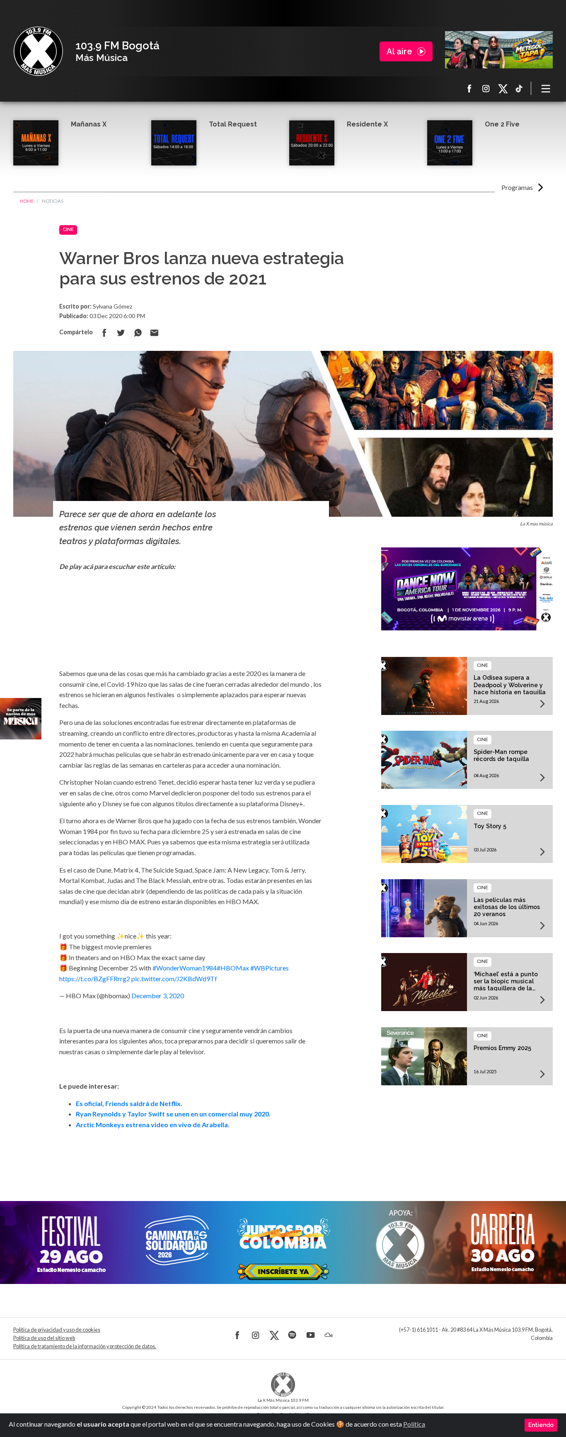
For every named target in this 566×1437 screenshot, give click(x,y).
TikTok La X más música (519, 88)
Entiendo (541, 1425)
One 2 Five (502, 124)
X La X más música (503, 88)
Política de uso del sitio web (44, 1338)
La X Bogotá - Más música (38, 51)
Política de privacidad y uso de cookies (56, 1330)
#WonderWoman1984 (184, 968)
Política (414, 1424)
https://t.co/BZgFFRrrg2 (94, 978)
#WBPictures (269, 968)
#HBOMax (233, 968)
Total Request (233, 124)
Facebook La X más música (469, 88)
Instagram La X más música (486, 88)
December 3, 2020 (157, 995)
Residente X (367, 124)
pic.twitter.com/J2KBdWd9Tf (174, 978)
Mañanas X (88, 124)
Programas (517, 187)
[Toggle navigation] (546, 88)
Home (27, 201)
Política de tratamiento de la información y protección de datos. (84, 1346)
